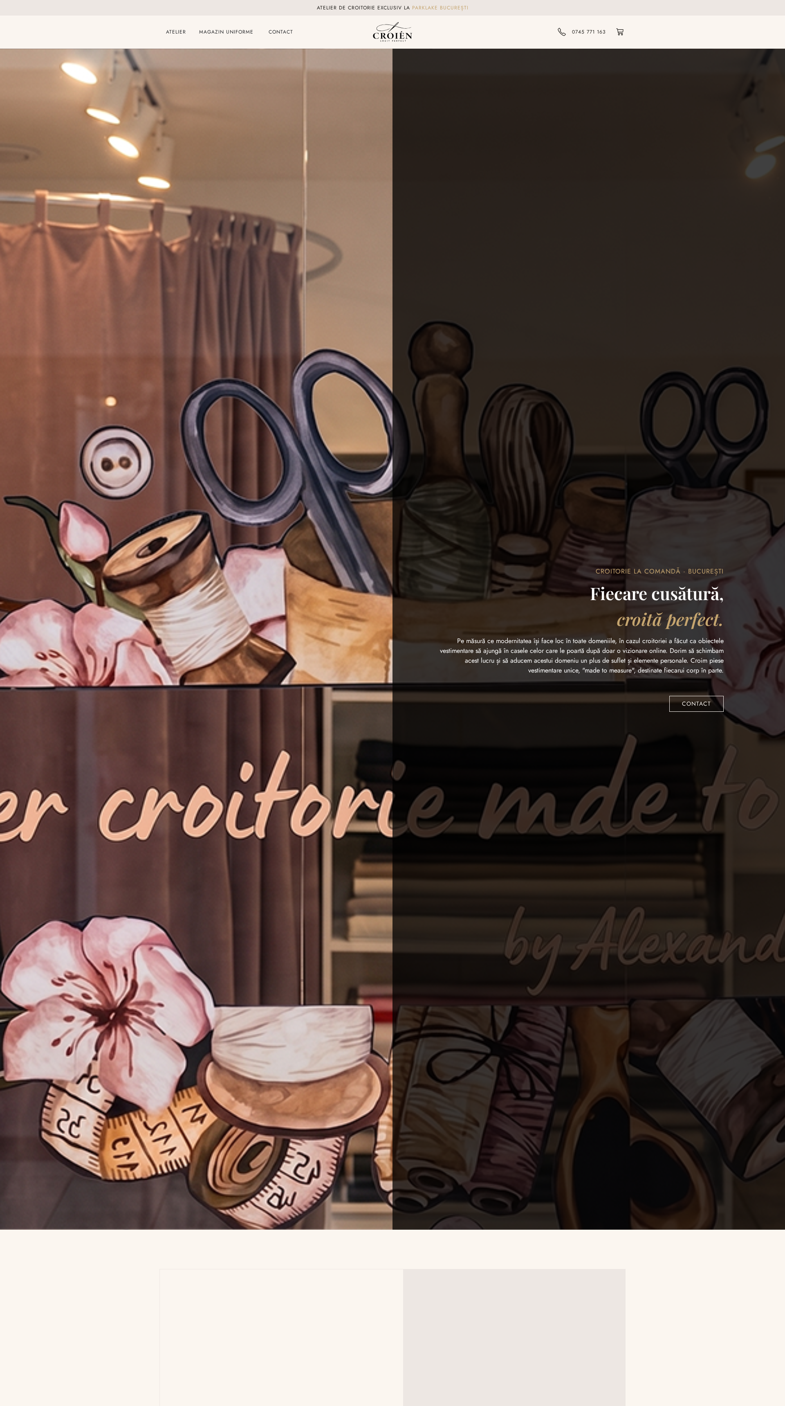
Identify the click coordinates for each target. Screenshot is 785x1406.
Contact (696, 704)
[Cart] (620, 32)
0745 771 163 (589, 32)
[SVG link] (392, 32)
